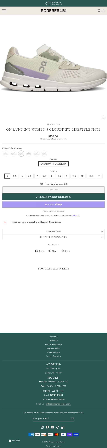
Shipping (44, 139)
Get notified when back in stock (53, 196)
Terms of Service (53, 356)
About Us (54, 336)
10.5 (91, 176)
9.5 (74, 176)
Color (53, 159)
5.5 (14, 176)
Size (53, 171)
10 (82, 176)
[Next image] (102, 68)
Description (53, 231)
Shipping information (53, 237)
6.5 (29, 176)
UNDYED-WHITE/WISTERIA (53, 163)
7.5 (44, 176)
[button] (103, 11)
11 (99, 176)
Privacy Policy (53, 352)
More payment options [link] (53, 211)
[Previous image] (5, 68)
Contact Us (53, 340)
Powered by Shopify (53, 446)
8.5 (59, 176)
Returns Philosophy (53, 344)
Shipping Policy (53, 348)
